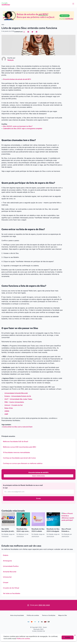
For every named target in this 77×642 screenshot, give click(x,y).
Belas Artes (9, 408)
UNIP (6, 414)
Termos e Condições (48, 615)
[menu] (73, 4)
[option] (38, 441)
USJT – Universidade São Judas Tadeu (18, 399)
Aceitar (67, 637)
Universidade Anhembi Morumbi (16, 393)
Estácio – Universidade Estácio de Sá (18, 396)
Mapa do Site (62, 615)
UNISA (7, 411)
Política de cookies (33, 615)
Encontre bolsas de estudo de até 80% (17, 79)
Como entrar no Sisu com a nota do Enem (17, 427)
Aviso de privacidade (17, 615)
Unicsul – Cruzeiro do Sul (14, 405)
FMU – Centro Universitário (14, 402)
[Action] (38, 15)
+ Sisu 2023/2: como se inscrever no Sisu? (17, 126)
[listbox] (38, 452)
